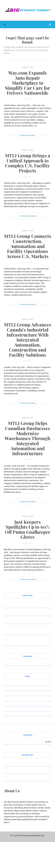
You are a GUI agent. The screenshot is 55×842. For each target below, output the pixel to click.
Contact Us (8, 693)
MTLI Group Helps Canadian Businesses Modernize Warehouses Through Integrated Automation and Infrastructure (27, 438)
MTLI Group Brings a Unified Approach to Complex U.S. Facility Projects (27, 163)
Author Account (11, 688)
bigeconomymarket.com (34, 835)
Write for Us (9, 714)
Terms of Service (11, 709)
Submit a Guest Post (13, 703)
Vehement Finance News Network (19, 663)
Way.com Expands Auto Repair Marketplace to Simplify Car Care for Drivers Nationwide (27, 83)
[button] (3, 24)
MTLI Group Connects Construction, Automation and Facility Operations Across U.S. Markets (27, 246)
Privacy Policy (10, 698)
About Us (8, 683)
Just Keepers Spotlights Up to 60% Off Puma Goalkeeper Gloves (27, 529)
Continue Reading (27, 135)
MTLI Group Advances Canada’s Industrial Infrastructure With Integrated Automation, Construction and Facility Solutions (27, 339)
